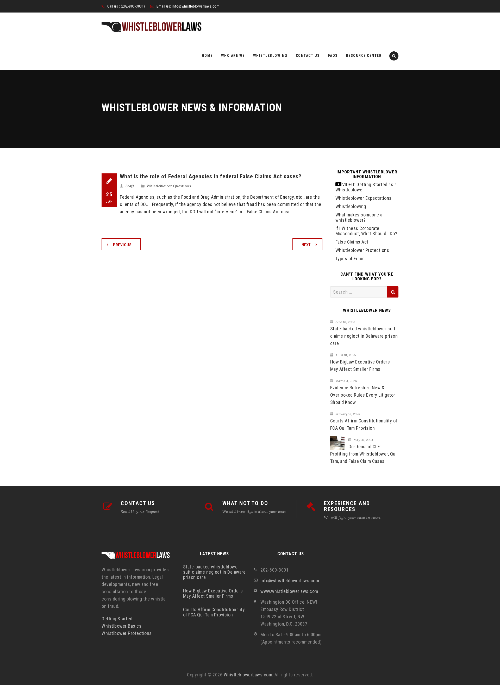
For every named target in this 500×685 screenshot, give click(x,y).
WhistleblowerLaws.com (248, 674)
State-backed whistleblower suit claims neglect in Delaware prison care (364, 336)
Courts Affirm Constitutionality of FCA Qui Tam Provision (363, 424)
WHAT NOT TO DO (245, 503)
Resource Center (364, 55)
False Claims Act (351, 242)
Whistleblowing (270, 55)
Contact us (308, 55)
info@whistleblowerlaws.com (196, 6)
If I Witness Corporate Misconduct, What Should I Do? (366, 231)
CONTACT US (138, 503)
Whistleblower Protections (362, 250)
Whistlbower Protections (127, 633)
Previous (122, 245)
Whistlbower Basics (121, 626)
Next (306, 245)
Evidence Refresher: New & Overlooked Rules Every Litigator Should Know (362, 395)
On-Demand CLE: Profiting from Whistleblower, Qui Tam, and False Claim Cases (363, 454)
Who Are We (233, 55)
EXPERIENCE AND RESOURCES (347, 506)
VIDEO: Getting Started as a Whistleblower (366, 187)
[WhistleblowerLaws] (152, 27)
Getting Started (117, 618)
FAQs (333, 55)
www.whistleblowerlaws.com (289, 591)
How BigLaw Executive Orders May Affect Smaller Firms (360, 365)
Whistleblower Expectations (363, 198)
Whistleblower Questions (169, 186)
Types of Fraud (350, 258)
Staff (130, 186)
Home (207, 55)
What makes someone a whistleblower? (359, 217)
